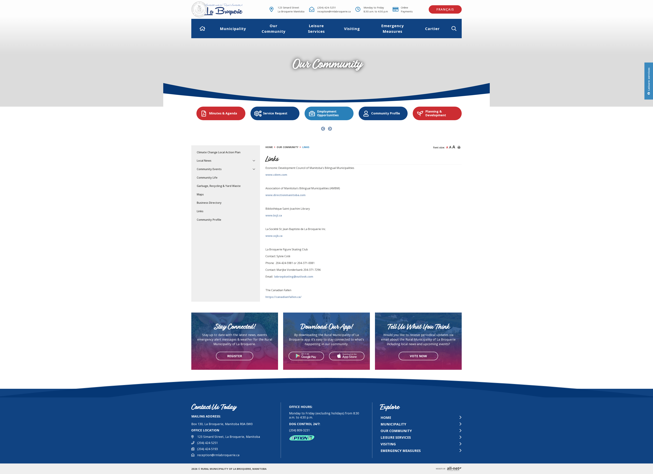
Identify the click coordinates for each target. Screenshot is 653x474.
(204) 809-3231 (299, 430)
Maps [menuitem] (200, 194)
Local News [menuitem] (204, 160)
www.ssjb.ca (273, 236)
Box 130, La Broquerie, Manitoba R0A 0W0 (222, 424)
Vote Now (418, 356)
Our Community (287, 147)
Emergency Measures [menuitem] (392, 28)
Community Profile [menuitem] (209, 220)
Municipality (393, 424)
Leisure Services (396, 437)
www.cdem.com (276, 175)
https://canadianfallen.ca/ (283, 297)
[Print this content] (459, 147)
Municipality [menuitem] (233, 28)
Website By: (441, 469)
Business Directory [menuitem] (209, 203)
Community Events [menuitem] (209, 169)
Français (445, 9)
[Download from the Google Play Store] (306, 356)
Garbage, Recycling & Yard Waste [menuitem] (219, 186)
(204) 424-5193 (207, 449)
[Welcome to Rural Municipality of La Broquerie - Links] (223, 9)
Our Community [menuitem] (274, 28)
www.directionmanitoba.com (285, 195)
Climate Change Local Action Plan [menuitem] (218, 152)
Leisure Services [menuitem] (316, 28)
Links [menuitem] (200, 211)
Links (305, 147)
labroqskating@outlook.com (293, 276)
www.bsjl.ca (273, 215)
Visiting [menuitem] (352, 28)
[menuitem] (202, 28)
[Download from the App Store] (346, 356)
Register (234, 356)
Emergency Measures (401, 450)
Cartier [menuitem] (432, 28)
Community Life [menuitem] (207, 177)
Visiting (388, 444)
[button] (454, 28)
